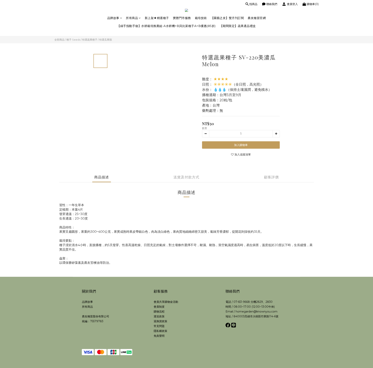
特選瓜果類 (105, 39)
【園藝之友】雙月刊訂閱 (227, 18)
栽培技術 (201, 18)
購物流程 (159, 311)
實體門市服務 (182, 18)
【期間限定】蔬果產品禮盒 (238, 26)
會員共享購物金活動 (166, 302)
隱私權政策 (160, 331)
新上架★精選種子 (157, 18)
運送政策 (159, 316)
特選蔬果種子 (89, 39)
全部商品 (59, 39)
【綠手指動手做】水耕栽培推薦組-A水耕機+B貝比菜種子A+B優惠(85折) (166, 26)
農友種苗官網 (257, 18)
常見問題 (159, 326)
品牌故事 (113, 18)
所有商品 (132, 18)
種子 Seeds (73, 39)
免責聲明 (159, 336)
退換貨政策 (160, 321)
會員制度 (159, 306)
